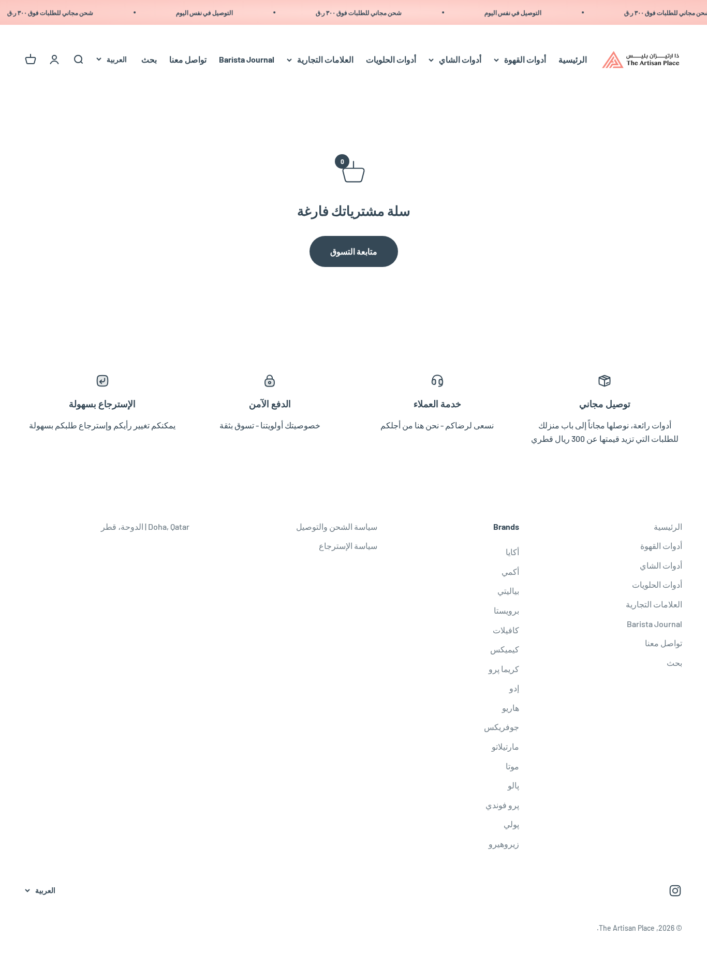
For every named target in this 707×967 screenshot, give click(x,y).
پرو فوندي (502, 805)
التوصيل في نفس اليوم (519, 12)
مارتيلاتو (505, 746)
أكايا (512, 552)
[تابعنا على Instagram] (675, 891)
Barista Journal (246, 60)
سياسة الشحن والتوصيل (336, 526)
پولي (511, 824)
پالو (513, 785)
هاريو (510, 707)
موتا (512, 766)
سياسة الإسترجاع (348, 546)
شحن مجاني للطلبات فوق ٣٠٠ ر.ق (365, 12)
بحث (149, 60)
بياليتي (508, 591)
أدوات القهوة (525, 60)
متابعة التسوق (353, 251)
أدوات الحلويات (391, 60)
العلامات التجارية (325, 60)
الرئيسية (572, 60)
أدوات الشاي (460, 60)
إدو (514, 688)
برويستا (506, 610)
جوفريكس (501, 727)
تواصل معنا (188, 60)
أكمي (510, 571)
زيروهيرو (504, 844)
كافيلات (506, 630)
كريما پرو (504, 669)
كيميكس (504, 649)
